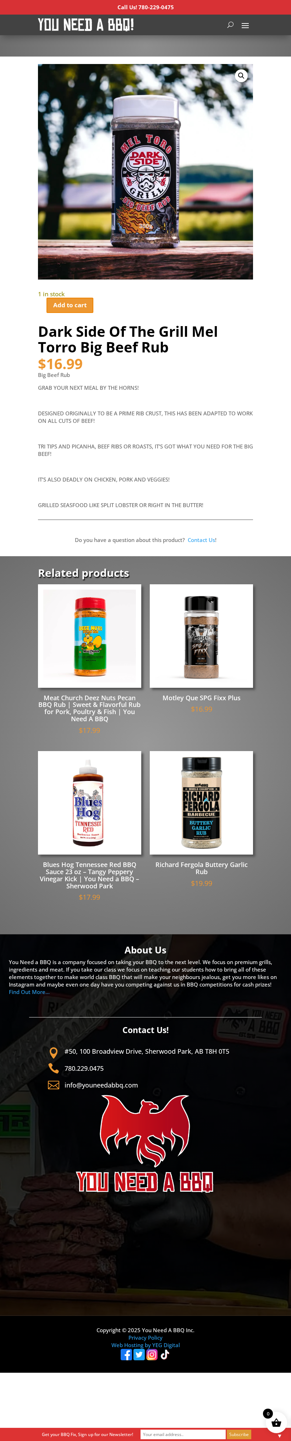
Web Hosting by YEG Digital (145, 1345)
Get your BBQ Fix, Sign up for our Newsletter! (87, 1434)
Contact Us (201, 539)
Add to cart (70, 305)
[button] (241, 75)
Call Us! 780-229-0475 (145, 7)
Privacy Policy (145, 1337)
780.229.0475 (84, 1068)
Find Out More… (29, 991)
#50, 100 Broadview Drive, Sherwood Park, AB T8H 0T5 (147, 1051)
